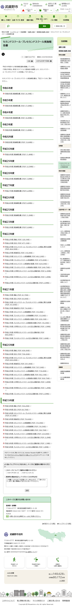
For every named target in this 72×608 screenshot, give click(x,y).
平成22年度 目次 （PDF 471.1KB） (17, 243)
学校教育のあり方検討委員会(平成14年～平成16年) (65, 122)
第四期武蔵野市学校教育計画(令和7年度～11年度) (65, 60)
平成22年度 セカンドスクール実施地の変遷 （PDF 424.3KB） (26, 263)
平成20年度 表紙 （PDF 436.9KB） (17, 350)
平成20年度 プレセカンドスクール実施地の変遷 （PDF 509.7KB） (27, 378)
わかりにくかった (28, 473)
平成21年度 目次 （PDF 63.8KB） (17, 298)
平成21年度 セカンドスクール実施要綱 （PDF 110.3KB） (24, 312)
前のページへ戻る (49, 523)
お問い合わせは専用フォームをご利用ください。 (25, 516)
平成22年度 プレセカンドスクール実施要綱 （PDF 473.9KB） (26, 260)
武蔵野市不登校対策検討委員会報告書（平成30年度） (65, 188)
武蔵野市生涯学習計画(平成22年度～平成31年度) (65, 215)
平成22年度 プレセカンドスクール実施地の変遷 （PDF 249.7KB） (27, 267)
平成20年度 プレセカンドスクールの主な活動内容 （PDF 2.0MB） (27, 394)
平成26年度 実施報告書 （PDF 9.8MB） (19, 203)
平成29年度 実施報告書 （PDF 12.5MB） (19, 166)
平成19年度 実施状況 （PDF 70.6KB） (18, 419)
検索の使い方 (60, 26)
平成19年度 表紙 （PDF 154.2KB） (17, 406)
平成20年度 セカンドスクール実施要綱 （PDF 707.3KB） (24, 367)
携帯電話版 (66, 600)
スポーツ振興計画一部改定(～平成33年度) (65, 252)
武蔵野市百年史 (64, 363)
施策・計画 (31, 32)
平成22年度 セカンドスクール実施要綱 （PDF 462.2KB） (24, 256)
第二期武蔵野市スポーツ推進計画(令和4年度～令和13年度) (65, 261)
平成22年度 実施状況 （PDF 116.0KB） (19, 252)
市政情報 (23, 32)
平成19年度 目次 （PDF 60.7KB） (17, 409)
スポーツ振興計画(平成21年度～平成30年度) (65, 233)
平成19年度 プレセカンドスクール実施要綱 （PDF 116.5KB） (25, 426)
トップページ (14, 32)
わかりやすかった (13, 473)
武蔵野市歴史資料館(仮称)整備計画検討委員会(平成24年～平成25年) (65, 346)
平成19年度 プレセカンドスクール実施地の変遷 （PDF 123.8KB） (27, 434)
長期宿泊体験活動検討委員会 (65, 158)
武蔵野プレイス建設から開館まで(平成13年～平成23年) (65, 310)
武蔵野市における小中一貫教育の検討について (65, 95)
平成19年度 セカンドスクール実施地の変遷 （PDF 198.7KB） (26, 430)
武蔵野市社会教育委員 (65, 269)
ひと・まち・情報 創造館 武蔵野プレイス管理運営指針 (65, 318)
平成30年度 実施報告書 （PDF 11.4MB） (19, 154)
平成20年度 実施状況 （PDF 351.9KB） (19, 363)
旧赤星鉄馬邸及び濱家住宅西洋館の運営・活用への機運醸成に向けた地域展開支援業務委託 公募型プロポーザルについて (65, 292)
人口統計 (62, 580)
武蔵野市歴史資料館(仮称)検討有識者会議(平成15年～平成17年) (65, 327)
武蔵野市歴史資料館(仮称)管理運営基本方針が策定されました (65, 356)
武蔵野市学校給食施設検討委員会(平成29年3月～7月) (65, 104)
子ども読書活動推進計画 (65, 378)
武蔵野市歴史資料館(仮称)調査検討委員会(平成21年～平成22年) (65, 337)
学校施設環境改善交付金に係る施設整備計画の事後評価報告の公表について (65, 86)
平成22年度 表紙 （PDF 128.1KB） (17, 239)
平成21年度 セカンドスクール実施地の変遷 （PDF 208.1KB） (26, 319)
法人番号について (31, 552)
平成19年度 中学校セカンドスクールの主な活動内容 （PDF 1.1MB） (27, 443)
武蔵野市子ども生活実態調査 (65, 129)
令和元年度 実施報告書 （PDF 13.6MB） (19, 142)
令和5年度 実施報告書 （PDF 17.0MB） (18, 105)
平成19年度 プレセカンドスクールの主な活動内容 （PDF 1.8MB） (27, 447)
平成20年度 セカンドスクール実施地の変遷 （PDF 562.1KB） (26, 374)
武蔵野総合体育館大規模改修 (65, 239)
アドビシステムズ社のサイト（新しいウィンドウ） (23, 455)
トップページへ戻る (65, 523)
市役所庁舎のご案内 (36, 565)
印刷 (29, 61)
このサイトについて (8, 600)
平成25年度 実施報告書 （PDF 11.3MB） (19, 215)
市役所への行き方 (14, 565)
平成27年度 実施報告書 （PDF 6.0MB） (19, 191)
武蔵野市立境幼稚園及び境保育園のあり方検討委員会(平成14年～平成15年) (65, 138)
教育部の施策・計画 (43, 32)
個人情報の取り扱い (23, 600)
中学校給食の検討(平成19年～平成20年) (65, 203)
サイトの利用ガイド (39, 600)
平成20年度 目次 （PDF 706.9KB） (17, 354)
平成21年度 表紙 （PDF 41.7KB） (17, 295)
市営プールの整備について (65, 245)
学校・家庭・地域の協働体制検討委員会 (65, 151)
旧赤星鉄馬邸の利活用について (65, 281)
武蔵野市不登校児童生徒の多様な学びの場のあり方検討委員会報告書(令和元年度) (65, 178)
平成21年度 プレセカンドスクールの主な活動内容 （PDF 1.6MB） (27, 338)
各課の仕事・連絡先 (58, 565)
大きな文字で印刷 (42, 61)
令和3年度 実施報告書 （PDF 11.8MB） (18, 130)
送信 (27, 490)
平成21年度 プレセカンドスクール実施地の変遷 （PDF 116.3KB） (27, 323)
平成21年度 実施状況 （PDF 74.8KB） (18, 308)
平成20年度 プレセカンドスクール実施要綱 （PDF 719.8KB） (26, 371)
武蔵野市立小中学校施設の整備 (65, 67)
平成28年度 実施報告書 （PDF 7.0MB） (19, 178)
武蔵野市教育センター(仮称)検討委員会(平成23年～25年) (65, 113)
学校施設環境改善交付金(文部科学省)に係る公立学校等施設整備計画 (65, 75)
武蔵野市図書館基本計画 (65, 372)
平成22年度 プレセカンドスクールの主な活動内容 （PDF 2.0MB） (27, 283)
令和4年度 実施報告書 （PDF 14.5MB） (18, 118)
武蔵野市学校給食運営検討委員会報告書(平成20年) (65, 196)
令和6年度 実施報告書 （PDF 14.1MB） (18, 93)
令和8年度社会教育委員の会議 (65, 275)
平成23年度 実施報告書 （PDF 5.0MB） (19, 227)
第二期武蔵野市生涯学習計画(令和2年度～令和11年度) (65, 224)
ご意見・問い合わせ (53, 600)
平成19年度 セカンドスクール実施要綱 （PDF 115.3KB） (24, 423)
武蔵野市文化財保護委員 (65, 302)
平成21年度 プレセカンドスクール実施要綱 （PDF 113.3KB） (25, 315)
